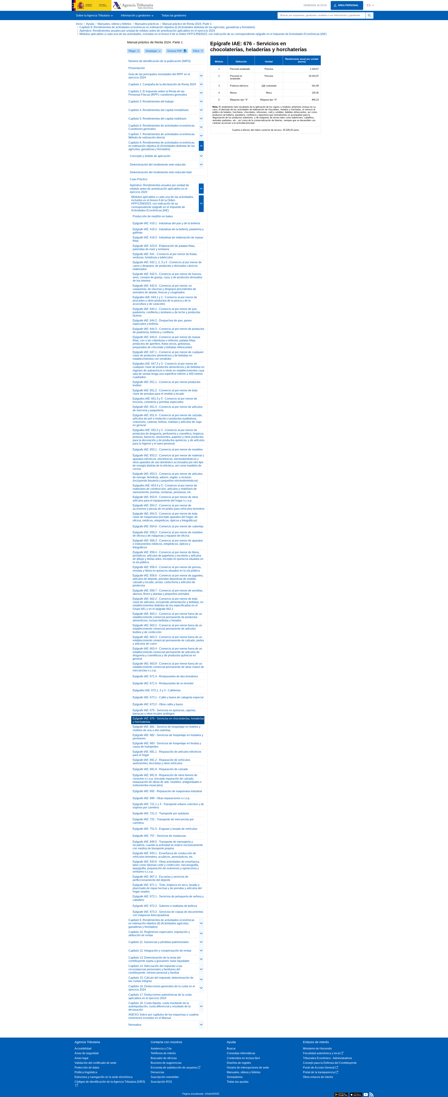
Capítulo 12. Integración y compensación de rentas (159, 950)
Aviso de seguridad (87, 1053)
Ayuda (90, 23)
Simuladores (235, 1077)
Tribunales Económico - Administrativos (327, 1058)
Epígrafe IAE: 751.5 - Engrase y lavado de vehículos (165, 828)
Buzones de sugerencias (166, 1062)
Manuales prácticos (147, 23)
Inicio (79, 23)
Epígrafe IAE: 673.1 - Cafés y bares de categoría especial (168, 697)
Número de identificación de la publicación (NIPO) (159, 61)
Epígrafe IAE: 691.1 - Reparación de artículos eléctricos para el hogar (167, 753)
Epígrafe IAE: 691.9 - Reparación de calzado (160, 769)
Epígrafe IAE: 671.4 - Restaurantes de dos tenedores (165, 676)
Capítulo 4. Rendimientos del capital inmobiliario (158, 110)
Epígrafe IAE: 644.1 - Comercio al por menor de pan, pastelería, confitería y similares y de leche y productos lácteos (166, 312)
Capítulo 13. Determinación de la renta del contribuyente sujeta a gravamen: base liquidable (158, 959)
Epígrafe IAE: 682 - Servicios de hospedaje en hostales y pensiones (168, 737)
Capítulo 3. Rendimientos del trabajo (151, 101)
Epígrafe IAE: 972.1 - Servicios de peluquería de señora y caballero (168, 898)
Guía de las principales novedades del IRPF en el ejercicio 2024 (159, 76)
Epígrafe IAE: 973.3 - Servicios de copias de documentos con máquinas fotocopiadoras (168, 913)
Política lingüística (86, 1072)
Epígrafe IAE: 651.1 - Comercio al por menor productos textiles (166, 384)
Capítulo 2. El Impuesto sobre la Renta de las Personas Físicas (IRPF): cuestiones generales (157, 93)
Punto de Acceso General (319, 1067)
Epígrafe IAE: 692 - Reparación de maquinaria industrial (167, 791)
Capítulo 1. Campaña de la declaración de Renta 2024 (162, 84)
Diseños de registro (239, 1062)
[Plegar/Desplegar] (201, 75)
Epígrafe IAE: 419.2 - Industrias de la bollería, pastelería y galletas (168, 231)
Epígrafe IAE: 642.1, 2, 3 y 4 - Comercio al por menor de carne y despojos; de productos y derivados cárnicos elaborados (167, 265)
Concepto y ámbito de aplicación (150, 156)
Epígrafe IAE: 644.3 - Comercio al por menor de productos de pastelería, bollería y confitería (168, 330)
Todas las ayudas (237, 1081)
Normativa (134, 1024)
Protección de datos (87, 1067)
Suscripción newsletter (165, 1077)
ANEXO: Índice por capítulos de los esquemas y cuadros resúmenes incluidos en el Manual (163, 1016)
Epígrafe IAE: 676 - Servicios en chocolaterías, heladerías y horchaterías (168, 720)
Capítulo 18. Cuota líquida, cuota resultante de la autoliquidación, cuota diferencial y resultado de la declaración (159, 1006)
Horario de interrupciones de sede (248, 1067)
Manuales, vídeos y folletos (114, 23)
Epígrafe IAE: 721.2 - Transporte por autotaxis (161, 813)
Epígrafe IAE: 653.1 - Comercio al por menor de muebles (168, 449)
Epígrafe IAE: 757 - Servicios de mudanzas (159, 835)
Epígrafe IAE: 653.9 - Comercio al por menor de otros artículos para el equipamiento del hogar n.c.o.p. (165, 499)
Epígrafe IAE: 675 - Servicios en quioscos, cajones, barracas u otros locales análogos (164, 712)
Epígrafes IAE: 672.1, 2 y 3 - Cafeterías (157, 690)
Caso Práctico (138, 179)
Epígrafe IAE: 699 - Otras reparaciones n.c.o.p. (161, 798)
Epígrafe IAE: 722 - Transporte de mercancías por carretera (163, 821)
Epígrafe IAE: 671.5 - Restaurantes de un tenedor (163, 683)
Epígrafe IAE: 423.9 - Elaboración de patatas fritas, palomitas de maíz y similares (164, 247)
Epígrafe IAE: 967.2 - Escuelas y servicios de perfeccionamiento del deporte (160, 878)
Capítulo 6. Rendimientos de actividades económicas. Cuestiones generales (161, 127)
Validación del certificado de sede (95, 1062)
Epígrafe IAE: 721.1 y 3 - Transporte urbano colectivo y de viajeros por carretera (168, 806)
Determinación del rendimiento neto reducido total (161, 172)
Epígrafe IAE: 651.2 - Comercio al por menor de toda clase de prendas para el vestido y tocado (165, 392)
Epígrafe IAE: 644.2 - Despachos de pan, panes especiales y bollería (162, 322)
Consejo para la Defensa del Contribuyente (330, 1062)
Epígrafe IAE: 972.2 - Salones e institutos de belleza (165, 905)
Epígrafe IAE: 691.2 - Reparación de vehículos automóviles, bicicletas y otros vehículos (161, 761)
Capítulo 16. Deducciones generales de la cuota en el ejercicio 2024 (161, 988)
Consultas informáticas (241, 1053)
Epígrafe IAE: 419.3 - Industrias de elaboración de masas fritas (168, 239)
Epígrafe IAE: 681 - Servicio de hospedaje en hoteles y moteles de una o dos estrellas (166, 728)
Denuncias (157, 1072)
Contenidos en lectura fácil (243, 1058)
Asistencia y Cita (161, 1048)
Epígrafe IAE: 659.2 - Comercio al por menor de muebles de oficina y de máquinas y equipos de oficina (168, 534)
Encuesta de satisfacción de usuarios (174, 1067)
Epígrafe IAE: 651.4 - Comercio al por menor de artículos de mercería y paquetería (167, 408)
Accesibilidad (83, 1048)
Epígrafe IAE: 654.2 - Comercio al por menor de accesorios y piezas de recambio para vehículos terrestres (168, 507)
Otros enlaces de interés (318, 1077)
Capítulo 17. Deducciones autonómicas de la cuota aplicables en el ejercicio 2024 (160, 996)
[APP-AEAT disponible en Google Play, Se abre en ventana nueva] (341, 1094)
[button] (370, 5)
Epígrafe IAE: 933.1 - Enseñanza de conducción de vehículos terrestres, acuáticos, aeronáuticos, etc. (164, 855)
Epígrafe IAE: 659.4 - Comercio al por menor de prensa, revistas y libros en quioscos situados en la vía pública (167, 569)
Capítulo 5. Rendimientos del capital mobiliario (157, 118)
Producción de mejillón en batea (153, 216)
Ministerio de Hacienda (317, 1048)
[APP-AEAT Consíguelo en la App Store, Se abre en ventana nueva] (356, 1094)
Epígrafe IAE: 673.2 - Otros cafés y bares (158, 704)
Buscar (231, 1048)
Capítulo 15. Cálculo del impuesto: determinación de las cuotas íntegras (160, 979)
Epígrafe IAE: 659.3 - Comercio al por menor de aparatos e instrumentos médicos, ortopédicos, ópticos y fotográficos (168, 544)
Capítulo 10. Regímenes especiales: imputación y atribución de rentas (159, 933)
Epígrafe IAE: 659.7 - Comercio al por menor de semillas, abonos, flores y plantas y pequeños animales (168, 592)
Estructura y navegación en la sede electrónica (103, 1077)
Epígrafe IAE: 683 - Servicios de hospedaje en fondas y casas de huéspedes (167, 745)
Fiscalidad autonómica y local (321, 1053)
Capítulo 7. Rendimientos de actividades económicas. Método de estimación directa (161, 136)
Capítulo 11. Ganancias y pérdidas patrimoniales (158, 942)
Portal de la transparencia (319, 1072)
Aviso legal (81, 1058)
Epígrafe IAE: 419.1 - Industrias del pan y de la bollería (166, 223)
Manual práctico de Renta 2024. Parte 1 (187, 23)
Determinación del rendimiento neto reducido (158, 164)
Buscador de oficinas (164, 1058)
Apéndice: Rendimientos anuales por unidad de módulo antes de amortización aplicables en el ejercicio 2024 (147, 30)
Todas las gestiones (174, 15)
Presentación (136, 68)
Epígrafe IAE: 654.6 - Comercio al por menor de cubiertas (168, 526)
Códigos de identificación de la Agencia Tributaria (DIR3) (110, 1081)
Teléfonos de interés (163, 1053)
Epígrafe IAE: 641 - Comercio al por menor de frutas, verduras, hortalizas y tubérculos (165, 256)
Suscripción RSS (161, 1081)
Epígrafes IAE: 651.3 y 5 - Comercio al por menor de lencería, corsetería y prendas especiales (165, 400)
